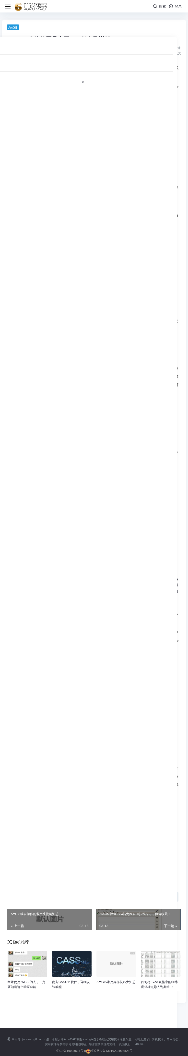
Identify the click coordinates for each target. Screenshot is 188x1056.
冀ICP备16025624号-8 (71, 1050)
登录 (178, 6)
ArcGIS (13, 27)
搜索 (162, 6)
